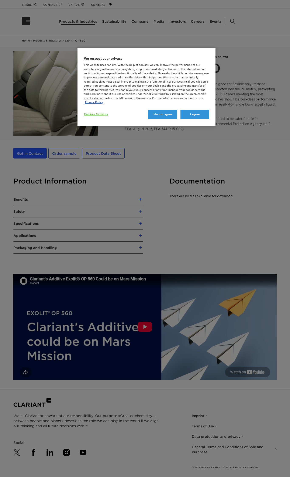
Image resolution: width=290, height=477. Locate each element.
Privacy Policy (94, 102)
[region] (146, 87)
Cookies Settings (96, 114)
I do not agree (162, 114)
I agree (195, 114)
